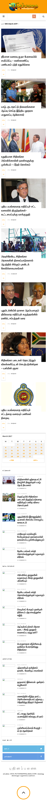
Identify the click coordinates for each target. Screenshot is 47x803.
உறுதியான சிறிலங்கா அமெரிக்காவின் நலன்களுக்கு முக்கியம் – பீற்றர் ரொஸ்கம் (17, 160)
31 (30, 456)
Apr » (35, 460)
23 (24, 453)
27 (6, 456)
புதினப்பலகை (23, 768)
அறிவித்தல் (20, 679)
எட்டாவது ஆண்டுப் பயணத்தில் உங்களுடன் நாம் (30, 715)
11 (35, 447)
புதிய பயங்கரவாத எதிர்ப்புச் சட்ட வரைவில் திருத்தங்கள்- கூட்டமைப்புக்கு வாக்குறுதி (18, 210)
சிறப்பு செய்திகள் (21, 693)
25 (36, 453)
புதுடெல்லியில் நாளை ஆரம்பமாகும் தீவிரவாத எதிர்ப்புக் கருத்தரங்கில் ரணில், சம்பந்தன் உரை (20, 314)
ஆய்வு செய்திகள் (21, 548)
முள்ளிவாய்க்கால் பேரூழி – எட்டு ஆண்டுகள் (29, 729)
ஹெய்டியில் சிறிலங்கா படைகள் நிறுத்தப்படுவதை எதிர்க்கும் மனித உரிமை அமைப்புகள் (29, 501)
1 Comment (21, 705)
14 (12, 450)
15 (18, 450)
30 (24, 456)
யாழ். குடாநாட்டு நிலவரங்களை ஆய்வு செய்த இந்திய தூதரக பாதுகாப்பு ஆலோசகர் (18, 110)
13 (6, 450)
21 (12, 453)
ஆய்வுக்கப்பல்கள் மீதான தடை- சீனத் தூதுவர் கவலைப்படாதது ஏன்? (28, 629)
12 (41, 447)
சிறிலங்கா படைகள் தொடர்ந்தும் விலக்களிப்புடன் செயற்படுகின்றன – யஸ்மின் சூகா (19, 364)
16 (24, 450)
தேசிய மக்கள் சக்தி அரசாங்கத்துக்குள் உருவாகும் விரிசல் (30, 554)
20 (6, 453)
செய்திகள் (13, 70)
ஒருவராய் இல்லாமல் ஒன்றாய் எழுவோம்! (30, 683)
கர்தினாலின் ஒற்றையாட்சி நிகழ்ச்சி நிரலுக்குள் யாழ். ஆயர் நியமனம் (29, 482)
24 (30, 453)
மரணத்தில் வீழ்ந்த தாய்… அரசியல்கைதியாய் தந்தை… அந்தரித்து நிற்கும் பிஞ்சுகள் (30, 699)
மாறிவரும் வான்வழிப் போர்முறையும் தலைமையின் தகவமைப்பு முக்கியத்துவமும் (30, 536)
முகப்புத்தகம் (8, 756)
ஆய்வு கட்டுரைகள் (22, 493)
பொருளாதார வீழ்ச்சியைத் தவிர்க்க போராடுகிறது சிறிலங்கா (29, 646)
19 (41, 450)
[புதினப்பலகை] (23, 6)
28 (12, 456)
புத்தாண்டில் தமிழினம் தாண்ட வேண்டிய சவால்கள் (30, 669)
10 (30, 447)
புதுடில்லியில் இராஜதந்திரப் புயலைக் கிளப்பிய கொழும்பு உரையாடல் (30, 519)
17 (30, 450)
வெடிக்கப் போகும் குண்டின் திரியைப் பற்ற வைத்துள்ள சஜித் (29, 612)
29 (18, 456)
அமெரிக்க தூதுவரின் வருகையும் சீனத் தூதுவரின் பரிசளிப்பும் (30, 578)
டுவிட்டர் (6, 749)
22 (18, 453)
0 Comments (21, 488)
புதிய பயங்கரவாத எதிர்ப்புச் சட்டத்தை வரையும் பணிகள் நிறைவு (16, 414)
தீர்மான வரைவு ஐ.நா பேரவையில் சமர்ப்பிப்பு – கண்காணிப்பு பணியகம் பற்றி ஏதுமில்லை (19, 60)
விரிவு (3, 70)
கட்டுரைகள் (14, 273)
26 (41, 453)
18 (36, 450)
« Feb (12, 460)
